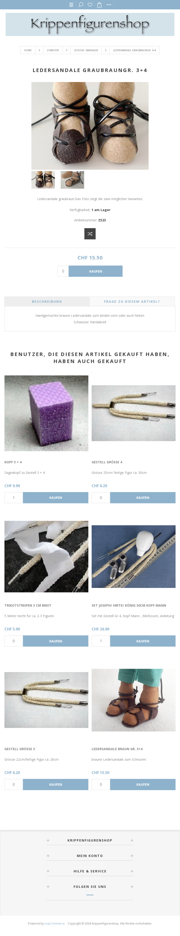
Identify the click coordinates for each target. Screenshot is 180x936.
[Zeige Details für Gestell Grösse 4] (134, 413)
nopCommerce (55, 923)
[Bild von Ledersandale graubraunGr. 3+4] (90, 168)
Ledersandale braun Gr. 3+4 (117, 749)
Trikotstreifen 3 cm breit (27, 605)
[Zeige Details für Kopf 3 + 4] (46, 413)
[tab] (47, 301)
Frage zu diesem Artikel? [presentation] (132, 301)
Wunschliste (90, 4)
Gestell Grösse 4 (107, 462)
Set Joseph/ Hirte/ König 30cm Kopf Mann (129, 605)
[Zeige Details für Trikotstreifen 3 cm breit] (46, 557)
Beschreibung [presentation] (47, 301)
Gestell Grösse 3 (19, 749)
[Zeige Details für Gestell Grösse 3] (46, 700)
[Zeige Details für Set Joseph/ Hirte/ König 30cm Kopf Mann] (134, 557)
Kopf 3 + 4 (13, 462)
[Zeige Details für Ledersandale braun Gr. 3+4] (134, 700)
